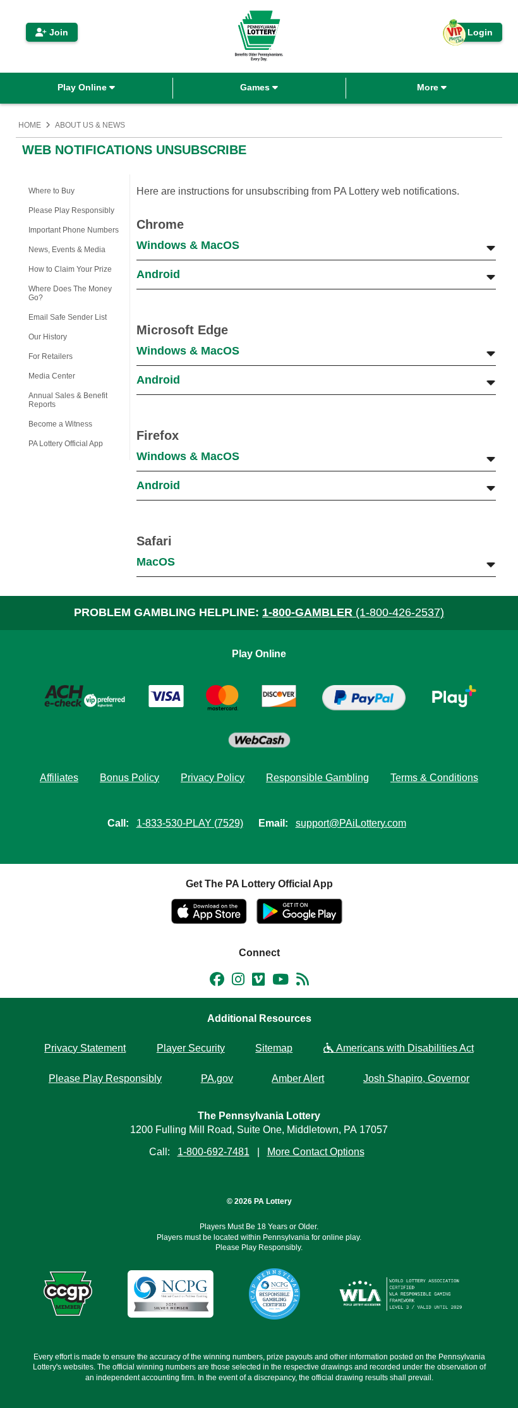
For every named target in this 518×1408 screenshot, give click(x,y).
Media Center (51, 376)
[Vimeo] (258, 981)
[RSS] (302, 981)
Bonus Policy (129, 777)
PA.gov (217, 1078)
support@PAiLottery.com (351, 823)
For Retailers (50, 356)
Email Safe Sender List (67, 317)
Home (29, 125)
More (429, 87)
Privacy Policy (212, 777)
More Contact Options (315, 1151)
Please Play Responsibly (71, 210)
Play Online (83, 87)
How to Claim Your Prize (70, 269)
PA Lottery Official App (65, 443)
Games (256, 87)
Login (474, 34)
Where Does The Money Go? (70, 293)
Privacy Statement (85, 1048)
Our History (47, 336)
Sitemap (273, 1048)
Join (57, 32)
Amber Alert (298, 1078)
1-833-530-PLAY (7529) (189, 823)
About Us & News (90, 125)
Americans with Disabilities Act (404, 1048)
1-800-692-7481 (214, 1151)
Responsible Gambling (317, 777)
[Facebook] (217, 981)
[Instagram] (238, 981)
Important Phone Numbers (73, 230)
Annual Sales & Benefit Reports (67, 400)
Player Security (191, 1048)
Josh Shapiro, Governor (416, 1078)
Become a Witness (60, 424)
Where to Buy (51, 190)
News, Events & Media (66, 249)
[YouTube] (280, 981)
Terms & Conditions (434, 777)
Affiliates (59, 777)
